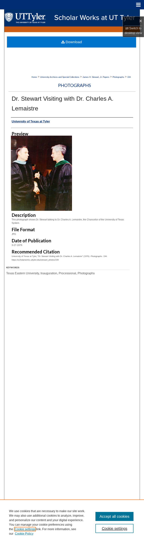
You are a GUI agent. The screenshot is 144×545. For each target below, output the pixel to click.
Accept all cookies (114, 516)
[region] (72, 522)
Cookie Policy (24, 533)
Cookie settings (25, 529)
